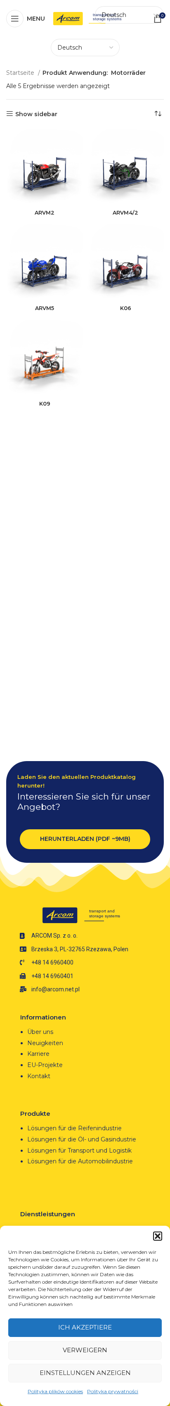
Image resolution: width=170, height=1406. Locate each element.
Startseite (21, 72)
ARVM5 (44, 308)
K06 (125, 308)
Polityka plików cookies (55, 1391)
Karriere (38, 1053)
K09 (44, 404)
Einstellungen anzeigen (85, 1373)
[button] (157, 1236)
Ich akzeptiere (85, 1327)
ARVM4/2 (125, 213)
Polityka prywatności (112, 1391)
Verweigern (85, 1350)
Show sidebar (36, 113)
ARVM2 (44, 213)
